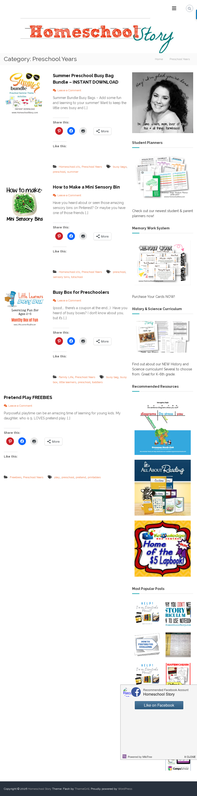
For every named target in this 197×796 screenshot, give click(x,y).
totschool (77, 277)
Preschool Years (92, 166)
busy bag (112, 377)
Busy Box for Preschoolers (81, 292)
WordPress (125, 788)
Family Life (66, 377)
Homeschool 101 (69, 166)
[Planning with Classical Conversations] (178, 645)
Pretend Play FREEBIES (28, 397)
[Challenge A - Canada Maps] (178, 676)
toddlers (97, 382)
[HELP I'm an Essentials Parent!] (147, 614)
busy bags (120, 166)
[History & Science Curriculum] (162, 337)
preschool (59, 171)
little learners (67, 382)
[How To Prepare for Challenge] (147, 645)
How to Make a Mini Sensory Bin (86, 187)
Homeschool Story (39, 788)
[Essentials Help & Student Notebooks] (147, 676)
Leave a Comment (69, 90)
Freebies (15, 477)
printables (94, 477)
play (57, 477)
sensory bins (61, 277)
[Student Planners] (162, 177)
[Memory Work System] (162, 263)
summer (72, 171)
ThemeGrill (82, 788)
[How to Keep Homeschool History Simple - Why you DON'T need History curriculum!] (178, 614)
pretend (81, 477)
